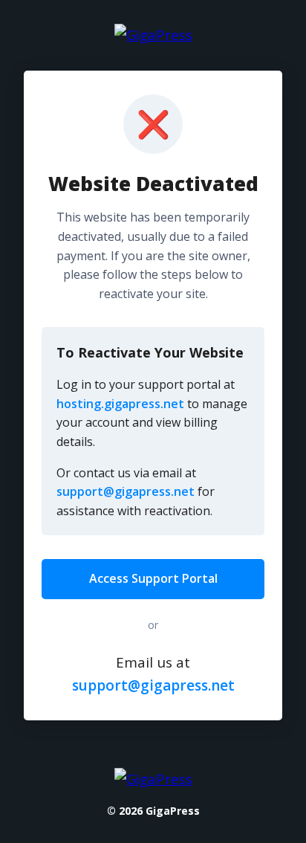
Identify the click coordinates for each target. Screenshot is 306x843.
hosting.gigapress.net (120, 403)
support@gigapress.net (125, 491)
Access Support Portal (153, 578)
